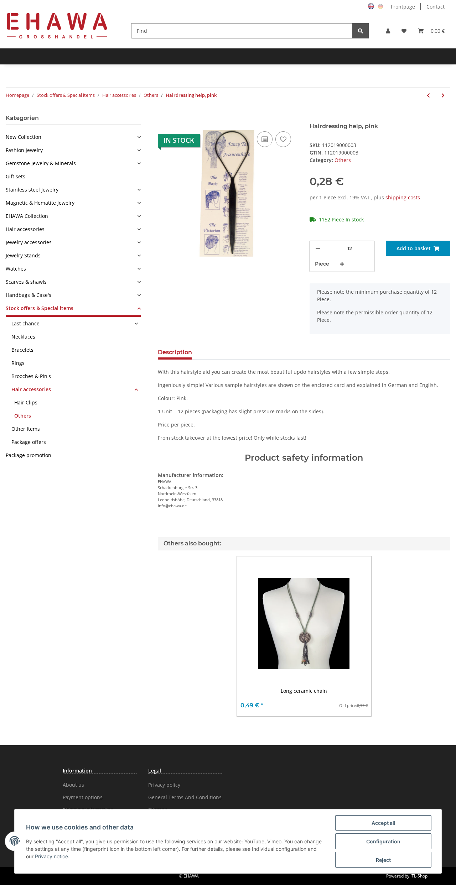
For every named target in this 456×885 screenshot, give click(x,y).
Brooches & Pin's (31, 376)
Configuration (383, 841)
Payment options (83, 797)
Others (343, 160)
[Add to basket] (163, 119)
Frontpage (403, 6)
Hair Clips (25, 402)
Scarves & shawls (26, 281)
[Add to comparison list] (265, 139)
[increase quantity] (342, 264)
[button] (388, 31)
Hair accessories (25, 229)
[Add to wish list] (283, 139)
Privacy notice (51, 856)
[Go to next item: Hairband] (443, 95)
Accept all (383, 823)
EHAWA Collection (27, 216)
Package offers (28, 442)
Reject (383, 860)
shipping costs (402, 197)
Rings (18, 363)
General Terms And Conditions (185, 797)
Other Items (25, 428)
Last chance (25, 323)
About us (73, 784)
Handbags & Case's (28, 295)
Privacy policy (164, 784)
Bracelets (22, 349)
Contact (435, 6)
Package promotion (28, 455)
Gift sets (15, 176)
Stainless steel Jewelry (32, 189)
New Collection (23, 136)
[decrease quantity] (318, 248)
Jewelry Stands (23, 255)
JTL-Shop (419, 876)
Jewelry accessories (29, 242)
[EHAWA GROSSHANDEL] (57, 25)
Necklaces (23, 336)
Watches (16, 268)
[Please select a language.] (372, 5)
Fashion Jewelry (24, 150)
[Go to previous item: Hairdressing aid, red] (428, 95)
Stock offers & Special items (39, 308)
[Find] (360, 30)
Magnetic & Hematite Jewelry (40, 202)
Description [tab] (175, 352)
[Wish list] (404, 31)
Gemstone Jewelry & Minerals (41, 163)
